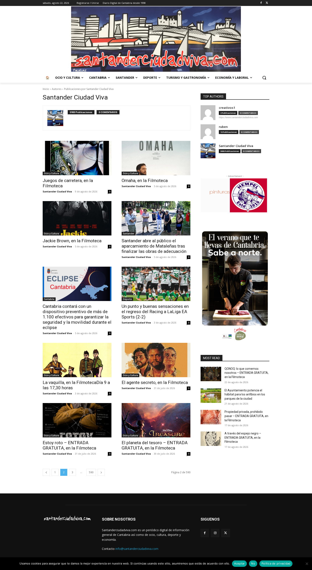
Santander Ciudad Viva (57, 191)
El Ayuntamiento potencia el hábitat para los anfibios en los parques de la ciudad (245, 394)
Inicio (46, 89)
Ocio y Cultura (51, 173)
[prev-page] (46, 472)
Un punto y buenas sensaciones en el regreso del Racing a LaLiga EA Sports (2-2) (155, 311)
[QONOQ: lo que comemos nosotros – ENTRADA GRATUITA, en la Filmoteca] (211, 374)
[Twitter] (266, 3)
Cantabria (49, 299)
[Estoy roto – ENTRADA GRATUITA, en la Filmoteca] (77, 420)
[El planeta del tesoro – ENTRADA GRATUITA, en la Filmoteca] (156, 420)
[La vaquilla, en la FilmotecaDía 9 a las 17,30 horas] (77, 360)
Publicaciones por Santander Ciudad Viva (89, 89)
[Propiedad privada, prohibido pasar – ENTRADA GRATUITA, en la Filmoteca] (211, 417)
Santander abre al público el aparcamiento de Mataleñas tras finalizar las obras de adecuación (154, 246)
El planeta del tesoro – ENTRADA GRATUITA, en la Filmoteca (155, 445)
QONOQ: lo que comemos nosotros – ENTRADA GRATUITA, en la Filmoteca (246, 373)
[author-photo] (57, 118)
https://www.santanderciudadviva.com (238, 117)
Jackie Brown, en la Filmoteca (72, 240)
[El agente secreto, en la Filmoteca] (156, 360)
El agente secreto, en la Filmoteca (155, 382)
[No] (307, 564)
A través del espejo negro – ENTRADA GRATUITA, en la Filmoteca (243, 437)
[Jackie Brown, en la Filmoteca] (77, 218)
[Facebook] (261, 3)
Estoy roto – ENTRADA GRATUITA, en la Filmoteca (69, 445)
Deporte (127, 299)
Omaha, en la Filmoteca (145, 180)
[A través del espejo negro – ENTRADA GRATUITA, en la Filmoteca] (211, 438)
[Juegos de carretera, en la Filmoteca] (77, 158)
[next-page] (101, 472)
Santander (128, 233)
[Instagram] (215, 533)
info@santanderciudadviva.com (136, 549)
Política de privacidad (276, 563)
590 (91, 472)
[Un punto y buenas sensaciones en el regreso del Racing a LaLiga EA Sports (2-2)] (156, 284)
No (253, 563)
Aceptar (239, 563)
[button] (264, 78)
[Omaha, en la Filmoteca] (156, 158)
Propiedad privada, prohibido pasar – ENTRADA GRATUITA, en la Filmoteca (246, 416)
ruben (223, 127)
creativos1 (227, 108)
